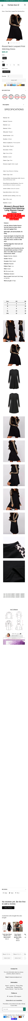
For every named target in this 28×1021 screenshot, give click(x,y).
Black (4, 58)
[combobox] (7, 954)
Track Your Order (18, 989)
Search (7, 985)
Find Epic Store (11, 1015)
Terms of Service (9, 989)
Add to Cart (7, 958)
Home (3, 11)
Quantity (4, 76)
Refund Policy (9, 987)
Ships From (5, 68)
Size (3, 61)
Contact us (12, 985)
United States (6, 71)
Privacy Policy (19, 985)
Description (6, 104)
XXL (18, 64)
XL (14, 64)
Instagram (18, 996)
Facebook (11, 996)
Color (3, 54)
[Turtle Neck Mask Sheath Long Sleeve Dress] (7, 927)
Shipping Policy (18, 987)
